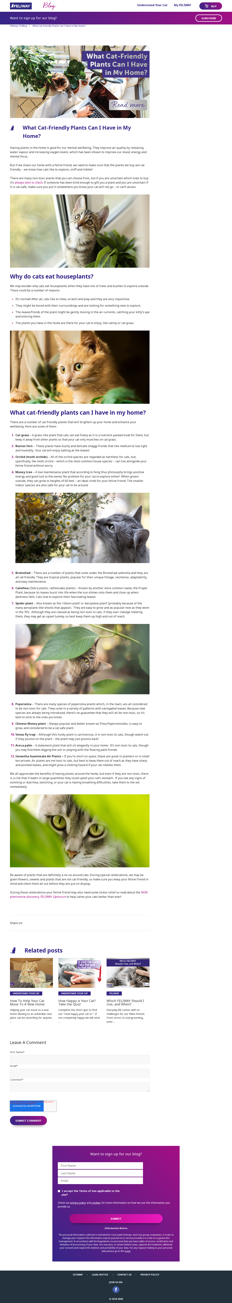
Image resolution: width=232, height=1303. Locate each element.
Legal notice (100, 1274)
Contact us (124, 1274)
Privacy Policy (149, 1274)
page (127, 1251)
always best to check (29, 182)
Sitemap (78, 1274)
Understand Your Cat (152, 5)
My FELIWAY (182, 5)
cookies (96, 1202)
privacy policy (78, 1202)
